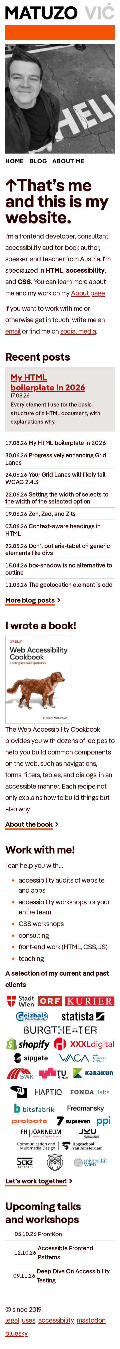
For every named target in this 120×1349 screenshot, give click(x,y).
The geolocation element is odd (59, 585)
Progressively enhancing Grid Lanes (55, 459)
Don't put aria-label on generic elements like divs (57, 549)
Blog (38, 161)
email (13, 331)
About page (88, 293)
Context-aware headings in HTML (53, 530)
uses (28, 1320)
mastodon (91, 1320)
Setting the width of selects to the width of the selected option (56, 498)
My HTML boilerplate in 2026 (48, 382)
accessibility (56, 1320)
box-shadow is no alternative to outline (58, 569)
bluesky (16, 1333)
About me (68, 161)
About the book (29, 824)
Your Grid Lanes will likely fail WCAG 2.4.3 (55, 478)
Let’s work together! (36, 1181)
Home (14, 161)
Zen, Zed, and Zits (40, 514)
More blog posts (30, 600)
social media (78, 331)
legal (12, 1320)
